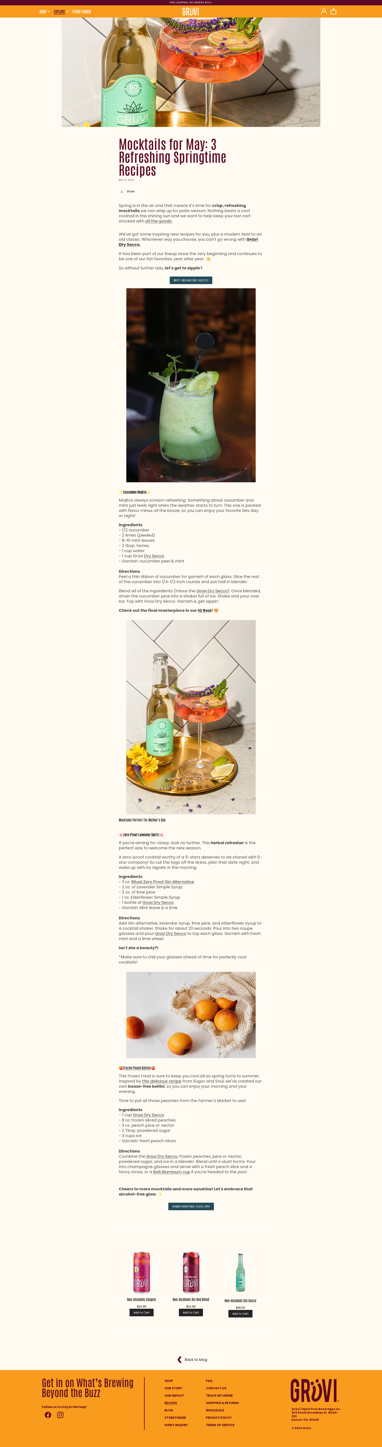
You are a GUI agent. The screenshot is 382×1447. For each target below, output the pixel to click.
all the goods (158, 221)
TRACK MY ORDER (219, 1395)
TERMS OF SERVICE (220, 1425)
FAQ (209, 1381)
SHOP (169, 1381)
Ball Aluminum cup (171, 1172)
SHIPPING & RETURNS (222, 1403)
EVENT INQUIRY (176, 1425)
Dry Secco (154, 556)
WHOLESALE (215, 1410)
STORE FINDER (175, 1418)
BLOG (169, 1410)
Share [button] (131, 191)
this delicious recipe (161, 1081)
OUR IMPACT (174, 1395)
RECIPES (171, 1403)
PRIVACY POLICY (219, 1418)
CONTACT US (216, 1388)
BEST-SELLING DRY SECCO (191, 280)
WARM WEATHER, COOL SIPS (191, 1206)
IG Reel (204, 610)
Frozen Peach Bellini (137, 1067)
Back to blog (196, 1359)
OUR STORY (173, 1388)
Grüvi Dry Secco (212, 591)
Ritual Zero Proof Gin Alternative (162, 882)
